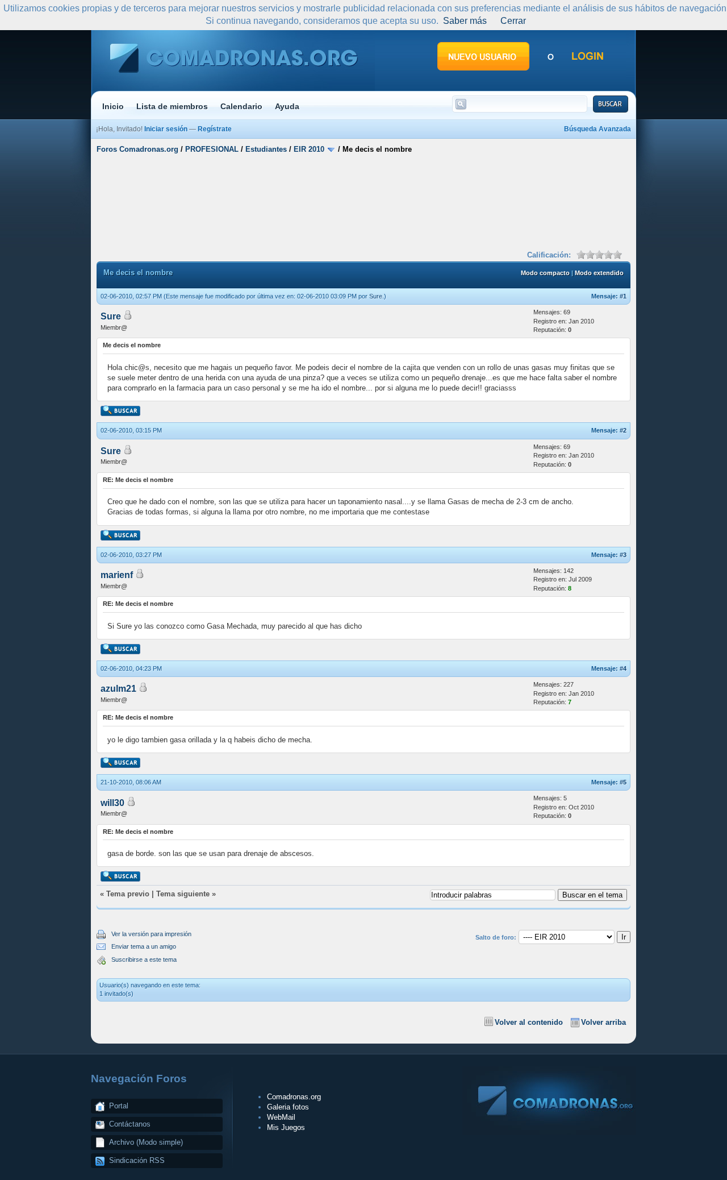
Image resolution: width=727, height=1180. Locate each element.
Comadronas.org (294, 1096)
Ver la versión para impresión (151, 933)
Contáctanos (130, 1124)
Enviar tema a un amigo (143, 946)
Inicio (113, 106)
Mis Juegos (286, 1127)
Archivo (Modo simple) (146, 1142)
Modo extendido (599, 272)
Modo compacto (545, 272)
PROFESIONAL (212, 149)
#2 (623, 430)
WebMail (281, 1117)
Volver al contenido (529, 1022)
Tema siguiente (183, 894)
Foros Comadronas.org (137, 149)
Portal (118, 1106)
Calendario (241, 106)
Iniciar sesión (165, 129)
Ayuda (287, 106)
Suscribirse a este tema (144, 959)
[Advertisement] (363, 200)
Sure (375, 296)
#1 (623, 296)
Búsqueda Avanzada (597, 129)
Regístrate (215, 129)
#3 (623, 554)
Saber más (465, 21)
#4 (623, 668)
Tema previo (127, 894)
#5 (623, 782)
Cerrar (513, 21)
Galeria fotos (288, 1107)
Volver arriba (603, 1022)
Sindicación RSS (137, 1160)
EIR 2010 (309, 149)
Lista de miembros (172, 106)
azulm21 (118, 688)
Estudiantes (266, 149)
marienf (117, 575)
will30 (112, 803)
